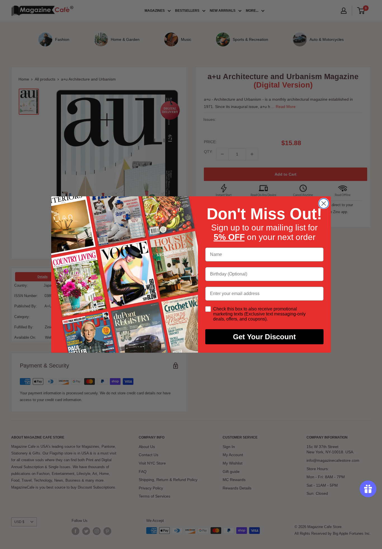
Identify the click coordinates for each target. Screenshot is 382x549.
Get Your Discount (264, 337)
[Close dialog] (324, 203)
